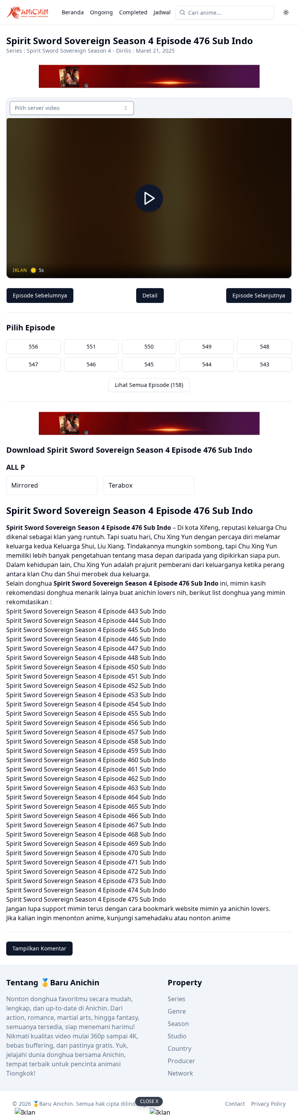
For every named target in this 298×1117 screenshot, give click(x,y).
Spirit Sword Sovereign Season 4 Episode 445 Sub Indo (86, 630)
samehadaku (154, 918)
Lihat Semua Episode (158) (149, 384)
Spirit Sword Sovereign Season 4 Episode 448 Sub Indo (86, 657)
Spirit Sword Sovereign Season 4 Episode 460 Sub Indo (86, 760)
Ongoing (101, 12)
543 (264, 364)
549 (206, 346)
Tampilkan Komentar (39, 948)
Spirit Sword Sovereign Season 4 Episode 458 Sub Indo (86, 741)
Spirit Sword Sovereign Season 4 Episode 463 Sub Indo (86, 788)
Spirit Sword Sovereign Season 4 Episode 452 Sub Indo (86, 685)
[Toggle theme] (286, 12)
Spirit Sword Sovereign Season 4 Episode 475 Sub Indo (86, 899)
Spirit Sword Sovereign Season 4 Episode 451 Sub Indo (86, 676)
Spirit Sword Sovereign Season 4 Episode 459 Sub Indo (86, 750)
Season (178, 1023)
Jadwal (162, 12)
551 (91, 346)
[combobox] (72, 108)
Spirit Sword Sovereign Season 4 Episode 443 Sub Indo (86, 611)
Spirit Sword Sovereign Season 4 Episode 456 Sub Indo (86, 722)
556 (33, 346)
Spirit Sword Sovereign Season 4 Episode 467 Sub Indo (86, 825)
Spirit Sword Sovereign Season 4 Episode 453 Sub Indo (86, 695)
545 (149, 364)
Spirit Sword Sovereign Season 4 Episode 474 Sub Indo (86, 890)
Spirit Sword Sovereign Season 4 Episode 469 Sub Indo (86, 843)
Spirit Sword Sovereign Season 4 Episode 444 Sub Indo (86, 620)
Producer (181, 1061)
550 (149, 346)
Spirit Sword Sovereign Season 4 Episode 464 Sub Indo (86, 797)
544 (206, 364)
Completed (133, 12)
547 (33, 364)
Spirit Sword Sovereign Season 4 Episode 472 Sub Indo (86, 871)
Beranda (73, 12)
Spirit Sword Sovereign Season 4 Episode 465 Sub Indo (86, 806)
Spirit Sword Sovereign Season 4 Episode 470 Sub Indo (86, 853)
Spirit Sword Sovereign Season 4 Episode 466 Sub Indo (86, 815)
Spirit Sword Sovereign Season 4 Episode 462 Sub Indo (86, 778)
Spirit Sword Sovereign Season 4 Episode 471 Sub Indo (86, 862)
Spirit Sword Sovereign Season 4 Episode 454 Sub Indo (86, 704)
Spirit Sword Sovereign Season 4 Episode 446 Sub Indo (86, 639)
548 (264, 346)
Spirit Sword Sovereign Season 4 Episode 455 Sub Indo (86, 713)
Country (179, 1048)
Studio (177, 1036)
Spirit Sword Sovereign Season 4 (69, 50)
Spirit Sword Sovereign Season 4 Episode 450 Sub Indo (86, 667)
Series (176, 999)
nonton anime (209, 918)
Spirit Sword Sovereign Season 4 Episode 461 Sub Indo (86, 769)
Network (180, 1073)
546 (91, 364)
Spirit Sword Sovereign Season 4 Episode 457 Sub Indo (86, 732)
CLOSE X (149, 1101)
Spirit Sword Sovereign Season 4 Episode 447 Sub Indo (86, 648)
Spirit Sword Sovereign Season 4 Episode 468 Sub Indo (86, 834)
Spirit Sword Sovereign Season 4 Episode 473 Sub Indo (86, 880)
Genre (177, 1011)
